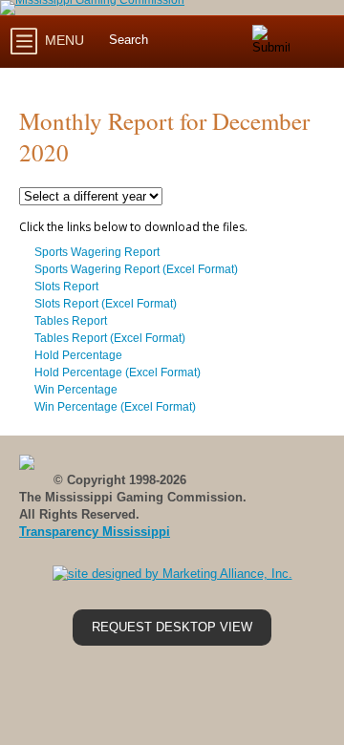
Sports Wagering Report (97, 252)
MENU (62, 40)
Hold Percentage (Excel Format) (117, 372)
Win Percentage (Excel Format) (115, 407)
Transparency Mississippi (94, 531)
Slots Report (66, 286)
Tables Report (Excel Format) (109, 338)
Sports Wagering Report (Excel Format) (136, 269)
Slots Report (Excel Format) (105, 303)
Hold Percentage (78, 355)
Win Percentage (76, 389)
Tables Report (70, 321)
